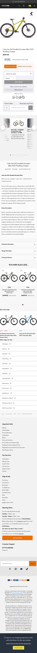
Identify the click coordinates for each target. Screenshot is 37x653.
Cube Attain (5, 363)
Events (3, 500)
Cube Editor (5, 373)
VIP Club (4, 471)
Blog (3, 495)
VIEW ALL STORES (17, 538)
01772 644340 (7, 548)
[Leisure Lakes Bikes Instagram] (16, 569)
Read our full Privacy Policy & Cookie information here (18, 643)
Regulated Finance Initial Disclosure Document (13, 447)
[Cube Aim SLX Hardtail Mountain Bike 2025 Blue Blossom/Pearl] (15, 97)
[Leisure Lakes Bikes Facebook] (10, 569)
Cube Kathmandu (6, 378)
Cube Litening (5, 383)
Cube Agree (5, 344)
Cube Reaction (5, 393)
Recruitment (5, 485)
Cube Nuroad (5, 388)
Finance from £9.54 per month (20, 59)
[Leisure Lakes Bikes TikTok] (27, 569)
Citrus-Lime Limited (23, 586)
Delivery (4, 428)
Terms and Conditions (7, 440)
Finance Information (7, 432)
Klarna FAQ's (5, 490)
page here (20, 533)
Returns (4, 437)
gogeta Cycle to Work (7, 502)
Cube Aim (4, 349)
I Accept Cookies (18, 648)
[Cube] (31, 14)
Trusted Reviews (6, 487)
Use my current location (6, 107)
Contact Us (5, 550)
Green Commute (6, 469)
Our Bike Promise (20, 1)
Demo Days (5, 497)
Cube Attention (5, 368)
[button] (10, 155)
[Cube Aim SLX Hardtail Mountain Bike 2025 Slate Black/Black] (22, 97)
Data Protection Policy (7, 450)
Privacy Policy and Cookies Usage (10, 442)
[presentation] (2, 127)
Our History (5, 480)
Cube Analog (5, 358)
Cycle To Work (5, 464)
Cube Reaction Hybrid (7, 398)
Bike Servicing (5, 461)
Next (35, 325)
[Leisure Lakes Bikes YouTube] (21, 569)
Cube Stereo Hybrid (7, 403)
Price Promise (5, 482)
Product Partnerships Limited (17, 592)
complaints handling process (18, 617)
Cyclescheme (5, 435)
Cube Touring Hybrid (7, 408)
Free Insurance (5, 466)
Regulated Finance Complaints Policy (11, 445)
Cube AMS (4, 354)
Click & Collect (5, 430)
